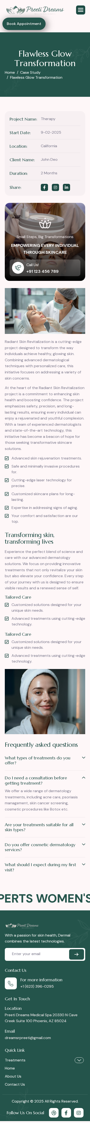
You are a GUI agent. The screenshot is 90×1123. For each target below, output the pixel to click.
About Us (13, 1076)
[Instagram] (79, 1113)
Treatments (15, 1060)
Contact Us (15, 1084)
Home (10, 1068)
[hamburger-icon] (80, 10)
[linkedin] (66, 187)
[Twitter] (66, 1113)
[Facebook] (44, 187)
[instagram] (55, 187)
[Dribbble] (54, 1113)
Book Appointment (24, 23)
